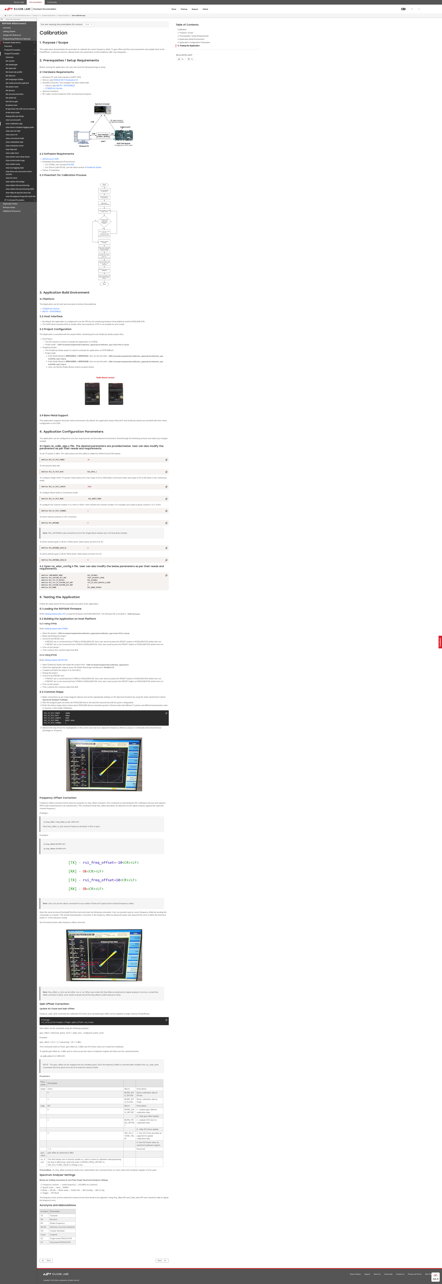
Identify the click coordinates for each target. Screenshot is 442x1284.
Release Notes (9, 207)
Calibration (182, 30)
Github (205, 9)
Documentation (35, 2)
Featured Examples (12, 50)
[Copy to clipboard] (166, 460)
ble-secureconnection (14, 94)
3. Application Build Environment (191, 39)
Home (174, 9)
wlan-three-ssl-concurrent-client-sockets (19, 173)
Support (195, 9)
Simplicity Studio (94, 167)
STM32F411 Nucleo (53, 88)
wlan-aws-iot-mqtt (13, 131)
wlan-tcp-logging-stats (15, 168)
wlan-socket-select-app (15, 160)
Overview (7, 28)
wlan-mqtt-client (12, 153)
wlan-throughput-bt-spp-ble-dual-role (21, 196)
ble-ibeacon (10, 76)
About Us (377, 1274)
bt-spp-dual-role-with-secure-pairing (20, 109)
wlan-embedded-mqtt (14, 142)
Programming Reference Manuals (17, 39)
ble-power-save (12, 87)
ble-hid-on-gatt (12, 101)
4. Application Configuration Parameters (194, 42)
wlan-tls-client (11, 178)
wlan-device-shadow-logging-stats (20, 127)
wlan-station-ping (13, 164)
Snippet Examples (11, 54)
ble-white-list (11, 98)
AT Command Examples (14, 200)
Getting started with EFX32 (56, 660)
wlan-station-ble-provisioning (17, 185)
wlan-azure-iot (11, 135)
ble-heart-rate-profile (14, 72)
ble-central (10, 61)
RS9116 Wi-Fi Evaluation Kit (66, 80)
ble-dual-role (11, 68)
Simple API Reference (12, 35)
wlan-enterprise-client (14, 146)
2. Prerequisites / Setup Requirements (193, 36)
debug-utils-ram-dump (15, 116)
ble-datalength (11, 65)
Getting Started (9, 31)
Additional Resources (12, 211)
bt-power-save (11, 105)
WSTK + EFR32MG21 (65, 86)
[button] (403, 9)
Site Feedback (430, 1274)
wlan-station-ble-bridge (15, 182)
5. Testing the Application (189, 46)
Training (184, 9)
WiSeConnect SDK (50, 159)
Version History (355, 1274)
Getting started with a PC (55, 614)
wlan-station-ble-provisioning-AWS (20, 189)
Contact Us (400, 1274)
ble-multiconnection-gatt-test (17, 83)
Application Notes (10, 204)
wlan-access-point (13, 120)
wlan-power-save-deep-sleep (18, 157)
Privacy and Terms (414, 1274)
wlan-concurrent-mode (15, 138)
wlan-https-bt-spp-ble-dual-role (18, 193)
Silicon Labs (19, 2)
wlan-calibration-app (14, 124)
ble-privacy (10, 90)
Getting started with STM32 (56, 629)
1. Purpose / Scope (185, 33)
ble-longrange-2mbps (14, 79)
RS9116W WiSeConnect (14, 24)
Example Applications (12, 43)
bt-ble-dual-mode (13, 113)
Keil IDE (70, 165)
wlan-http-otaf (11, 149)
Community (52, 2)
